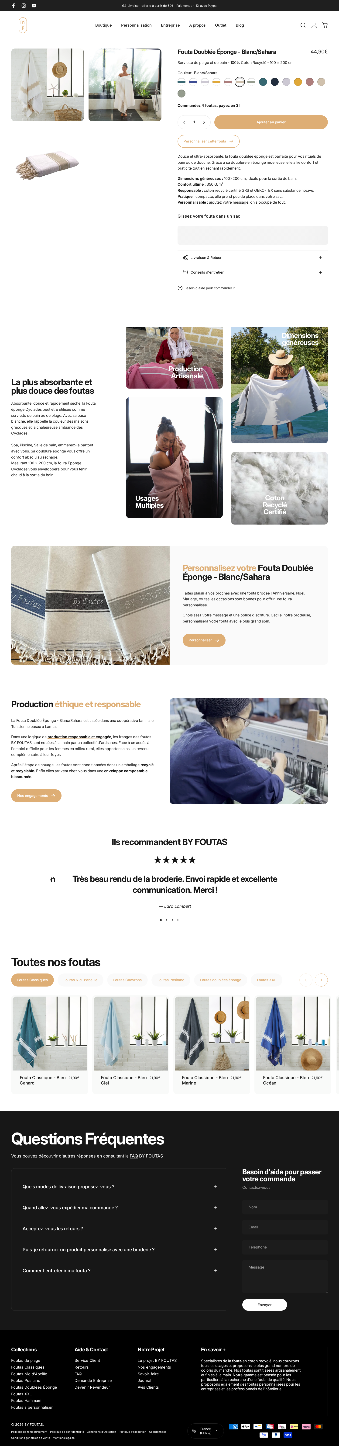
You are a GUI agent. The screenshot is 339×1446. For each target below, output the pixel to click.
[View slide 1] (161, 920)
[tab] (32, 980)
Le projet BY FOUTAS (157, 1361)
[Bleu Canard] (263, 82)
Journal (144, 1381)
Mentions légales (64, 1437)
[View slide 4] (178, 920)
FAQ (134, 1155)
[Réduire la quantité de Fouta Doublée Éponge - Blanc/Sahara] (183, 122)
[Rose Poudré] (310, 82)
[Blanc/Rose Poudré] (228, 82)
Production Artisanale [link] (185, 372)
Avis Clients (148, 1387)
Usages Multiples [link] (149, 501)
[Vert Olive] (181, 93)
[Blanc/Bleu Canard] (181, 82)
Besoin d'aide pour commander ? (210, 288)
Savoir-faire (148, 1374)
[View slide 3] (172, 920)
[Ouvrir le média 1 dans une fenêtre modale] (47, 85)
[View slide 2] (167, 920)
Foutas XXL (21, 1394)
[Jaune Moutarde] (298, 82)
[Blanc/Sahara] (240, 82)
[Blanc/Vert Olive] (251, 82)
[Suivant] (321, 980)
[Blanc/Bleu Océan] (193, 82)
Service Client (87, 1361)
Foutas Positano (25, 1381)
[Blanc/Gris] (205, 82)
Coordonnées (157, 1431)
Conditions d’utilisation (101, 1431)
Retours (82, 1367)
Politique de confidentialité (67, 1431)
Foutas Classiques (28, 1367)
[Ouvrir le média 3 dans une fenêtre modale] (47, 162)
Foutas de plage (25, 1361)
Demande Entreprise (93, 1381)
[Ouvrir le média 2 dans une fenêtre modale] (125, 85)
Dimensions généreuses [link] (300, 339)
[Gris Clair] (286, 82)
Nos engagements (154, 1367)
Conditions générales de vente (30, 1437)
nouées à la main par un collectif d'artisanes (79, 742)
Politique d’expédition (132, 1431)
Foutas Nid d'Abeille (29, 1374)
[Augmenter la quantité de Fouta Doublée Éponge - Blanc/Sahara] (205, 122)
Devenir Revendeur (92, 1387)
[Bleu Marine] (275, 82)
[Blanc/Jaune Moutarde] (216, 82)
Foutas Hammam (26, 1401)
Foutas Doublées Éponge (34, 1387)
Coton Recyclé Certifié (275, 505)
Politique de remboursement (29, 1431)
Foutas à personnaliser (32, 1407)
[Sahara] (321, 82)
